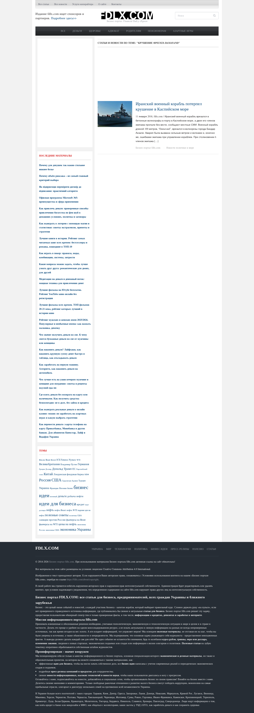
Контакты (116, 4)
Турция (82, 480)
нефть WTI (72, 510)
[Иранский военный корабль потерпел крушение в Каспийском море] (115, 113)
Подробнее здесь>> (64, 18)
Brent (48, 459)
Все (63, 31)
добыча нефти (75, 496)
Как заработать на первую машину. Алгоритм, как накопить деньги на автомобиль (59, 369)
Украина (44, 488)
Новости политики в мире (180, 147)
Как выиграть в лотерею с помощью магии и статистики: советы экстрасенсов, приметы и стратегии (64, 228)
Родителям (133, 31)
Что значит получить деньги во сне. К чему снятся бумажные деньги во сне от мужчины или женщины (63, 339)
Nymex (72, 459)
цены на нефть (67, 524)
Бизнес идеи (159, 549)
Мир (108, 549)
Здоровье (95, 31)
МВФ (86, 474)
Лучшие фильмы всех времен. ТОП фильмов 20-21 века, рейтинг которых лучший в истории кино (64, 309)
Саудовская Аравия (70, 480)
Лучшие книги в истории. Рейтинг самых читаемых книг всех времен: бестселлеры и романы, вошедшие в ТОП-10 (63, 242)
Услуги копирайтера (82, 4)
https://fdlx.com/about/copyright (82, 579)
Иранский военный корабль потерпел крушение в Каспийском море (169, 106)
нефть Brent (60, 510)
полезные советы (56, 515)
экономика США (52, 530)
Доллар (48, 469)
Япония (63, 488)
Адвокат (113, 31)
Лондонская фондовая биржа (69, 474)
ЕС (74, 468)
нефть (50, 510)
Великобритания (49, 464)
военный (53, 496)
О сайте (102, 4)
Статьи (211, 549)
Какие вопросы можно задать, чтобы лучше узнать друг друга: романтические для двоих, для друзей (64, 268)
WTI (78, 459)
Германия (83, 464)
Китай (48, 474)
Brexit (53, 460)
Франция (54, 488)
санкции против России (52, 519)
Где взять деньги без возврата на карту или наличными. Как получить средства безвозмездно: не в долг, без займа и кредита (64, 399)
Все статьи (43, 4)
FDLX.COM (47, 548)
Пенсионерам (157, 31)
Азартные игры (183, 31)
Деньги (77, 31)
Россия (45, 480)
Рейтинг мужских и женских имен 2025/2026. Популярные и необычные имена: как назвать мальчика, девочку (65, 324)
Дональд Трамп (62, 469)
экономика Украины (75, 529)
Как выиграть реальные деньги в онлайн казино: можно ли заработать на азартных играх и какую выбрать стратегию (62, 413)
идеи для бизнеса (57, 503)
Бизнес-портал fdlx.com (148, 147)
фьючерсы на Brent (76, 519)
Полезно (198, 549)
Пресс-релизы (180, 549)
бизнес (70, 488)
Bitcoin (42, 460)
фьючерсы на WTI (48, 524)
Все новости (60, 4)
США (56, 480)
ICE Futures (62, 459)
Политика (141, 549)
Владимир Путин (68, 464)
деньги (62, 496)
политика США (75, 515)
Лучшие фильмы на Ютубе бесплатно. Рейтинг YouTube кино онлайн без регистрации (60, 294)
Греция (42, 469)
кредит (80, 504)
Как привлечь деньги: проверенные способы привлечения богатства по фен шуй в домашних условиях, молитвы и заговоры (63, 212)
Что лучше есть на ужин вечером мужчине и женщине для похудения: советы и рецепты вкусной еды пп (63, 384)
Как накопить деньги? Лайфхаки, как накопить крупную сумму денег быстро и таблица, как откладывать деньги (62, 354)
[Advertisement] (158, 75)
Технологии (123, 549)
